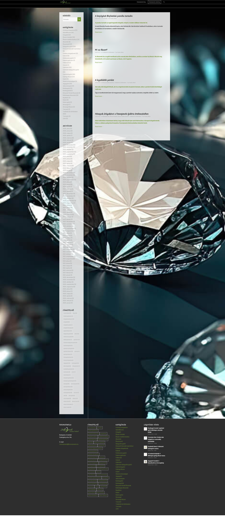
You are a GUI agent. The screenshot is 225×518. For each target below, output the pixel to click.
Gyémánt (66, 67)
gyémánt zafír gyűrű (69, 348)
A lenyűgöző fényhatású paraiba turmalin (113, 16)
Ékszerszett (66, 44)
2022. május (66, 238)
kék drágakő (67, 366)
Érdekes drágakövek (69, 53)
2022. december (68, 222)
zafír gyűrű (72, 395)
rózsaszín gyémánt (69, 378)
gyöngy (77, 351)
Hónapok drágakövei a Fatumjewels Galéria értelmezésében (121, 114)
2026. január (67, 142)
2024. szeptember (68, 180)
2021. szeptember (68, 256)
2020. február (67, 301)
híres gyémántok (68, 357)
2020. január (67, 303)
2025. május (66, 161)
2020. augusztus (68, 287)
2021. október (67, 254)
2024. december (68, 173)
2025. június (66, 159)
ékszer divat (67, 401)
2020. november (68, 280)
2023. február (67, 217)
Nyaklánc (66, 98)
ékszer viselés (67, 407)
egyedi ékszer (68, 331)
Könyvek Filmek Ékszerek (70, 93)
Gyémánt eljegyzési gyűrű (71, 70)
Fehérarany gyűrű (68, 58)
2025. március (67, 166)
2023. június (66, 208)
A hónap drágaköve (69, 30)
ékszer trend (75, 401)
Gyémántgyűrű (67, 74)
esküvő (77, 333)
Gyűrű (65, 79)
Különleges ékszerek (69, 95)
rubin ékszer (67, 375)
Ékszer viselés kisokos (108, 82)
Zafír (64, 119)
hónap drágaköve (68, 360)
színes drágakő (68, 389)
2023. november (68, 196)
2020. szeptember (68, 284)
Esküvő (65, 56)
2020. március (67, 298)
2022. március (67, 242)
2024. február (67, 191)
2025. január (66, 170)
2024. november (68, 175)
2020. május (66, 294)
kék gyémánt (76, 366)
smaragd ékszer (68, 386)
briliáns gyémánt (68, 316)
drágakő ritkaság (68, 328)
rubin (73, 372)
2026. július (66, 129)
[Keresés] (164, 2)
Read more (98, 32)
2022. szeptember (68, 228)
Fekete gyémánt (68, 60)
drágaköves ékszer (69, 319)
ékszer (75, 398)
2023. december (68, 194)
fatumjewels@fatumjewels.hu (68, 444)
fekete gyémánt (68, 339)
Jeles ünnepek (67, 86)
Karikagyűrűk (67, 91)
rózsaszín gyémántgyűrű (70, 381)
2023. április (66, 212)
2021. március (67, 270)
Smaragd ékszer (68, 107)
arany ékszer (67, 313)
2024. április (66, 187)
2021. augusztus (68, 259)
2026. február (67, 140)
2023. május (66, 210)
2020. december (68, 277)
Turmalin (105, 18)
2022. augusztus (68, 231)
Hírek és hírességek (69, 81)
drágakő (67, 322)
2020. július (66, 289)
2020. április (66, 296)
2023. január (67, 219)
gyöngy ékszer (68, 354)
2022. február (67, 245)
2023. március (67, 215)
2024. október (67, 177)
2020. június (66, 291)
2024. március (67, 189)
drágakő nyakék (68, 325)
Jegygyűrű (66, 84)
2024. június (66, 184)
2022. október (67, 226)
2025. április (66, 163)
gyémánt (77, 339)
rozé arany (67, 372)
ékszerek (65, 42)
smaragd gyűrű (75, 383)
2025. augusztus (68, 154)
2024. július (66, 182)
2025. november (68, 147)
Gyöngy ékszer (67, 77)
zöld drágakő (67, 398)
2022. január (66, 247)
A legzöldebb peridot (104, 80)
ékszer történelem (68, 404)
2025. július (66, 156)
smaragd (66, 383)
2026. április (66, 136)
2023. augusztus (68, 203)
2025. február (67, 168)
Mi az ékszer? (101, 50)
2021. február (67, 273)
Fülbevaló (66, 63)
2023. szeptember (68, 201)
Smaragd (66, 105)
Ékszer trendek (113, 116)
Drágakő (65, 35)
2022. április (66, 240)
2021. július (66, 261)
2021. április (66, 268)
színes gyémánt (68, 392)
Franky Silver (113, 18)
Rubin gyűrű (66, 102)
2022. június (66, 236)
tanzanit (76, 392)
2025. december (68, 145)
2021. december (68, 249)
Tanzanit (65, 109)
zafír (65, 395)
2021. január (66, 275)
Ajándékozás (106, 116)
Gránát (65, 65)
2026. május (66, 133)
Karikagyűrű (66, 88)
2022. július (66, 233)
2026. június (66, 131)
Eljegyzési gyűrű (68, 47)
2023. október (67, 198)
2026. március (67, 138)
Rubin (64, 100)
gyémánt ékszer (68, 351)
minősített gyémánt (69, 369)
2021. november (68, 252)
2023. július (66, 205)
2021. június (66, 263)
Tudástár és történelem (108, 52)
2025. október (67, 150)
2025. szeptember (68, 152)
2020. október (67, 282)
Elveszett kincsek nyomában (72, 49)
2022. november (68, 224)
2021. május (66, 266)
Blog (75, 313)
